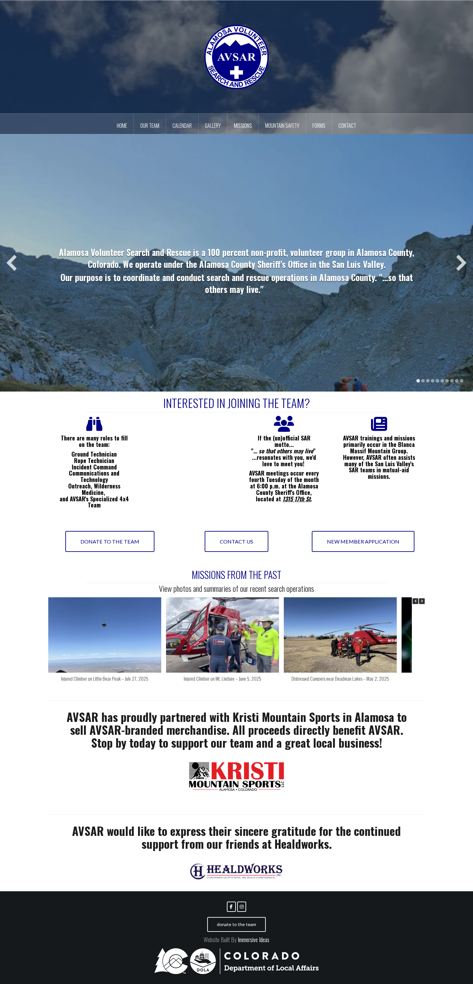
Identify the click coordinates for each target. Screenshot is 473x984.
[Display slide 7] (447, 381)
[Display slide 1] (418, 381)
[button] (422, 601)
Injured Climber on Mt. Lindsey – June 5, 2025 (222, 678)
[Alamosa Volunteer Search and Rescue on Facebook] (231, 907)
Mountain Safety (282, 125)
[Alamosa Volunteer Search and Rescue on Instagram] (241, 907)
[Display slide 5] (437, 381)
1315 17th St (297, 499)
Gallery (213, 125)
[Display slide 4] (432, 381)
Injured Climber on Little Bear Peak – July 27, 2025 (104, 678)
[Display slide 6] (442, 381)
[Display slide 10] (461, 381)
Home (122, 125)
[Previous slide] (12, 263)
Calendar (182, 125)
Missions (243, 125)
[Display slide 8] (452, 381)
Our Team (149, 125)
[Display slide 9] (457, 381)
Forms (318, 125)
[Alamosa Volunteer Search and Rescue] (236, 56)
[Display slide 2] (423, 381)
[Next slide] (461, 263)
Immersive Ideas (252, 939)
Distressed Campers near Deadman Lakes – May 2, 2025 (340, 678)
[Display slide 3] (428, 381)
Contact (347, 125)
